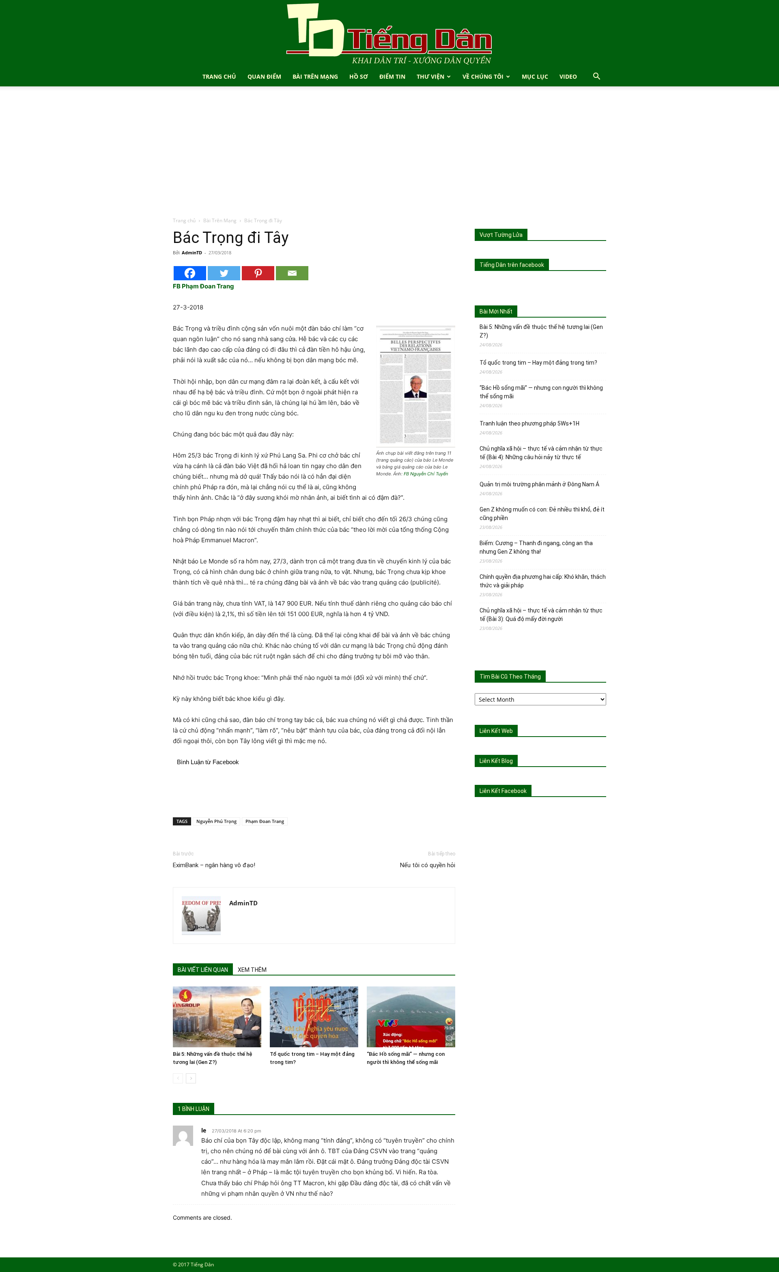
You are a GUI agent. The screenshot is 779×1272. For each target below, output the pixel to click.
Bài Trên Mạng (315, 76)
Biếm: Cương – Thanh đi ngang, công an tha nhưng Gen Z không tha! (536, 547)
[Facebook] (190, 273)
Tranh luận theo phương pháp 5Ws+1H (529, 423)
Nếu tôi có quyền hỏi (427, 865)
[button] (596, 77)
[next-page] (191, 1078)
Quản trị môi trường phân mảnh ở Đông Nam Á (539, 484)
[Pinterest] (258, 273)
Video (568, 76)
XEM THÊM (252, 970)
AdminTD (192, 252)
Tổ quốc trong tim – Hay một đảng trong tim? (538, 362)
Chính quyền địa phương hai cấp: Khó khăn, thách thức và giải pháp (543, 581)
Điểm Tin (392, 76)
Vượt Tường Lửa (501, 235)
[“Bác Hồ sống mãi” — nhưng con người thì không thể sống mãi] (411, 1016)
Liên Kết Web (496, 731)
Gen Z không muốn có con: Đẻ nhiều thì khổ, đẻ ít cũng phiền (542, 513)
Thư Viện (430, 76)
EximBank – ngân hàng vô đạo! (214, 865)
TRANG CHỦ (219, 76)
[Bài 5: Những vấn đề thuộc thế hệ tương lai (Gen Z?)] (217, 1016)
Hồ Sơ (358, 76)
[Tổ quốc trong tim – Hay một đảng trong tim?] (314, 1016)
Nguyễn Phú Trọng (216, 821)
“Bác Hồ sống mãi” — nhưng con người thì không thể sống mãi (541, 392)
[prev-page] (178, 1078)
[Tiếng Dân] (389, 33)
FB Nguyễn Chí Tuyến (426, 474)
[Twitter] (224, 273)
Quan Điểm (264, 76)
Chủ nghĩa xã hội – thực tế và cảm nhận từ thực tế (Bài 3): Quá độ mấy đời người (541, 614)
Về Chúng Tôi (483, 76)
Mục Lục (535, 76)
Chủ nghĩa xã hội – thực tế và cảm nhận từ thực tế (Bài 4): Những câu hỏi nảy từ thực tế (541, 452)
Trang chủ (184, 220)
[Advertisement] (389, 156)
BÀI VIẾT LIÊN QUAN (203, 970)
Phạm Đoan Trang (264, 821)
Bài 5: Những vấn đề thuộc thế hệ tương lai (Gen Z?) (541, 331)
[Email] (292, 273)
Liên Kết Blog (496, 761)
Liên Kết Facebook (503, 791)
